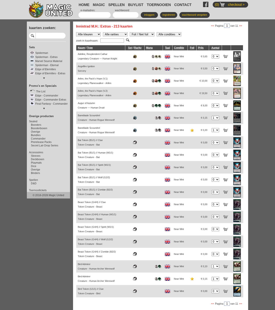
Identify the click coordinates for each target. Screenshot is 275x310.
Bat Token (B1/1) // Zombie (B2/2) (95, 191)
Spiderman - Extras (46, 57)
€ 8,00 (204, 105)
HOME (84, 5)
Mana (149, 47)
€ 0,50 (204, 68)
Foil (192, 47)
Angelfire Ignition (86, 68)
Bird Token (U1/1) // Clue (91, 291)
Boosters (36, 124)
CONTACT (182, 5)
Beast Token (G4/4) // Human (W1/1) (97, 216)
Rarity (138, 47)
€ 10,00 (203, 80)
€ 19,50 (203, 93)
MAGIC (99, 5)
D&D (34, 183)
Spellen (33, 179)
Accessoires (36, 152)
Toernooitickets (38, 190)
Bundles (36, 135)
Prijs (201, 47)
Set (130, 47)
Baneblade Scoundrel (96, 117)
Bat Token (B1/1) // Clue (90, 142)
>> (240, 25)
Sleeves (35, 155)
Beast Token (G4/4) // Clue (92, 204)
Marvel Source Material (48, 61)
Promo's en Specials (43, 85)
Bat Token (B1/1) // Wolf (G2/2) (94, 179)
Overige (35, 131)
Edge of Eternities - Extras (50, 73)
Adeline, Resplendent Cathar (97, 56)
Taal (167, 47)
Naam (81, 47)
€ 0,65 (204, 56)
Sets (32, 47)
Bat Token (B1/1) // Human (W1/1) (95, 154)
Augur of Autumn (91, 105)
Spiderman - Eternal (47, 65)
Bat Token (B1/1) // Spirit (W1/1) (94, 167)
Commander (38, 138)
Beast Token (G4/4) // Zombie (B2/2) (97, 253)
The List (40, 91)
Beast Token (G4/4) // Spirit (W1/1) (96, 229)
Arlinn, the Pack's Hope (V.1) (94, 80)
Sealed (33, 121)
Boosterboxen (39, 128)
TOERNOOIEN (159, 5)
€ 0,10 (204, 266)
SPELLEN (116, 5)
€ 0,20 (204, 130)
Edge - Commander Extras (50, 99)
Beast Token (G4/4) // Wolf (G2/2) (95, 241)
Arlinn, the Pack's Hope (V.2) (94, 93)
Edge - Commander (46, 95)
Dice (33, 166)
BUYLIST (135, 5)
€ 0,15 (204, 117)
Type (90, 47)
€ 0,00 (204, 142)
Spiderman (41, 52)
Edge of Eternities (45, 69)
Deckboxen (37, 159)
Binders (35, 173)
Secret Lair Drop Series (44, 145)
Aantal (215, 47)
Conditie (179, 47)
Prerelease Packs (41, 142)
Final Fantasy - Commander (51, 103)
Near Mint (179, 56)
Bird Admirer (96, 266)
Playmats (36, 162)
